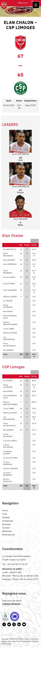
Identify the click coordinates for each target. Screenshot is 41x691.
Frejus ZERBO (8, 329)
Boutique (6, 524)
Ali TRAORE (7, 301)
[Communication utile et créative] (7, 643)
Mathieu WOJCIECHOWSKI (10, 323)
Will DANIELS (8, 350)
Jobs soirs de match (12, 600)
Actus (5, 510)
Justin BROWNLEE (20, 154)
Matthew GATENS (10, 333)
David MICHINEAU (8, 254)
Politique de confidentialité (20, 641)
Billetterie (23, 3)
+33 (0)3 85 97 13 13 (17, 564)
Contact (6, 527)
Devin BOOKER (20, 219)
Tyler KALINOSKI (10, 290)
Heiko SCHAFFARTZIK (9, 345)
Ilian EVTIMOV (9, 284)
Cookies (35, 641)
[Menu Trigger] (36, 5)
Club (4, 514)
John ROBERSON (10, 264)
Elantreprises (8, 534)
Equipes (6, 517)
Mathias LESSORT (10, 297)
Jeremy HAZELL (9, 277)
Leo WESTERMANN (9, 338)
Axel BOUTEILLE (9, 249)
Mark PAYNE (8, 311)
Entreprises (7, 521)
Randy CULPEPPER (8, 306)
